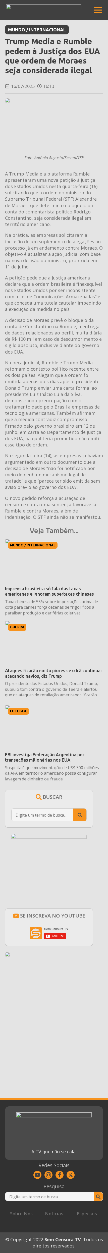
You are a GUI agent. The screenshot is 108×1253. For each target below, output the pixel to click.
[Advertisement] (49, 1038)
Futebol (18, 711)
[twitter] (71, 1175)
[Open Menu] (98, 10)
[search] (79, 815)
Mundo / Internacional (37, 29)
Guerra (17, 627)
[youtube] (37, 1175)
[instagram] (48, 1175)
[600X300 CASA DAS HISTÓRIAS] (49, 955)
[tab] (21, 1213)
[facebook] (60, 1175)
